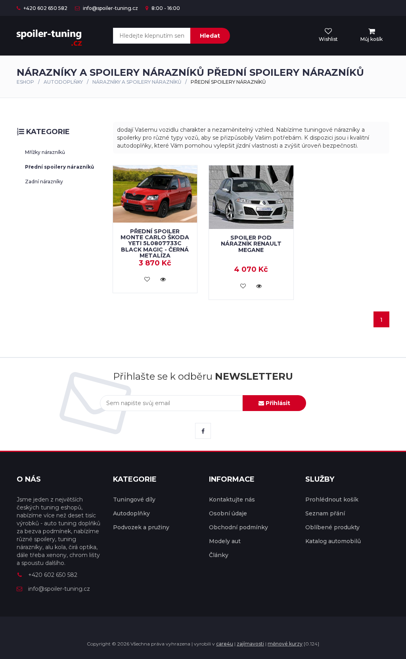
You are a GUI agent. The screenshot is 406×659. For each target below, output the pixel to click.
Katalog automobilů (333, 541)
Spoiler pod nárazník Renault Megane (251, 244)
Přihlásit (277, 403)
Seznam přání (325, 513)
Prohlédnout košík (331, 499)
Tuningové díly (134, 499)
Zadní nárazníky (44, 181)
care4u (224, 644)
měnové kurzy (285, 644)
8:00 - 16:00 (165, 8)
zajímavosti (250, 644)
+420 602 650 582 (44, 8)
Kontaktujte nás (232, 499)
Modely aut (225, 541)
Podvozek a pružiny (141, 527)
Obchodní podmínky (238, 527)
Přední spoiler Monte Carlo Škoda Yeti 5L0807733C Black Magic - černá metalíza (155, 243)
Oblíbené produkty (332, 527)
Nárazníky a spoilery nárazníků (136, 82)
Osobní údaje (228, 513)
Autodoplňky (63, 82)
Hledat (210, 35)
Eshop (25, 82)
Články (218, 555)
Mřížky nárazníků (45, 152)
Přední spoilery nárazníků (59, 167)
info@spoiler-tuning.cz (110, 8)
